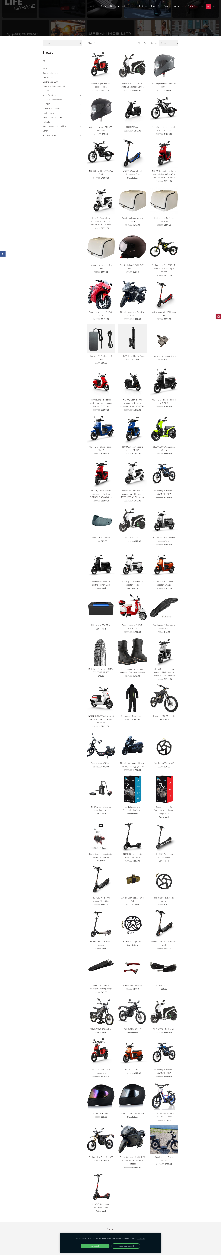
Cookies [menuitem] (111, 1229)
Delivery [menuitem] (143, 6)
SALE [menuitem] (45, 68)
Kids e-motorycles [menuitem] (50, 73)
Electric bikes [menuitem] (48, 113)
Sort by (154, 43)
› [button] (80, 95)
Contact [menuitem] (191, 6)
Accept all (95, 1246)
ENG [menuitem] (208, 6)
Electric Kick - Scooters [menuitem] (52, 117)
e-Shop (89, 43)
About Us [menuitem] (178, 6)
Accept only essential (126, 1246)
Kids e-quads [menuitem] (48, 77)
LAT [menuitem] (202, 6)
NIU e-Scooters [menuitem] (49, 95)
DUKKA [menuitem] (46, 90)
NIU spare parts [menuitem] (118, 6)
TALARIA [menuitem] (46, 104)
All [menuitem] (44, 60)
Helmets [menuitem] (46, 122)
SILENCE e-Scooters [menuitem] (51, 108)
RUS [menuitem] (214, 6)
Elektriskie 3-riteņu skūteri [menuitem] (54, 86)
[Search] (80, 43)
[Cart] (218, 316)
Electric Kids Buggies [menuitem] (51, 81)
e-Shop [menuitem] (102, 6)
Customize (141, 1238)
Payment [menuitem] (155, 6)
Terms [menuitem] (167, 6)
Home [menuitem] (91, 6)
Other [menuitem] (45, 130)
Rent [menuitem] (132, 6)
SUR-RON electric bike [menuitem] (52, 99)
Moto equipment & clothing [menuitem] (54, 126)
